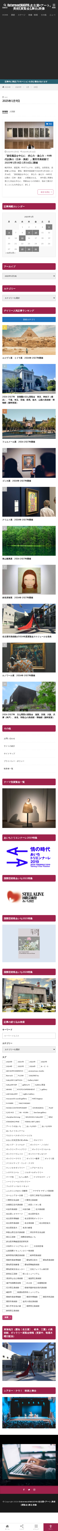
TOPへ (51, 1529)
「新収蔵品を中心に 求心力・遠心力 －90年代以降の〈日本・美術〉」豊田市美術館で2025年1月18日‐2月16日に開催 (28, 159)
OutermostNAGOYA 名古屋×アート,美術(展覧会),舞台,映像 (29, 7)
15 (22, 238)
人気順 (12, 111)
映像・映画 (33, 15)
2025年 (18, 87)
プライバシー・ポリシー (14, 761)
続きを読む (45, 192)
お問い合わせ (9, 738)
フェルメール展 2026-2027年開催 (18, 441)
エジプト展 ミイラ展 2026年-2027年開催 (22, 358)
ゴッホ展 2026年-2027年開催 (16, 481)
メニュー (36, 1529)
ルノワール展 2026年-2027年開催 (18, 675)
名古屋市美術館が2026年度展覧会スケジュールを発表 (27, 636)
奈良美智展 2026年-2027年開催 (17, 597)
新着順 (5, 111)
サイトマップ (9, 753)
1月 (27, 87)
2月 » (13, 253)
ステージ (21, 15)
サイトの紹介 (9, 746)
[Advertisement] (29, 47)
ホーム (7, 1529)
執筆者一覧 (8, 768)
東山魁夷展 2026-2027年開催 (16, 558)
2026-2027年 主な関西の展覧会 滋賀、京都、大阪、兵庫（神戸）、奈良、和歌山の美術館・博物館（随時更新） (28, 716)
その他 (43, 15)
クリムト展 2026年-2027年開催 (17, 519)
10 (36, 232)
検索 (6, 1317)
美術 (13, 15)
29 (22, 249)
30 (29, 249)
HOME (5, 15)
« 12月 (8, 253)
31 (36, 249)
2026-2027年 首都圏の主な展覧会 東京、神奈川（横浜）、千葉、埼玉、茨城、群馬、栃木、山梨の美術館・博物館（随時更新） (28, 399)
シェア (21, 1529)
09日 (36, 87)
